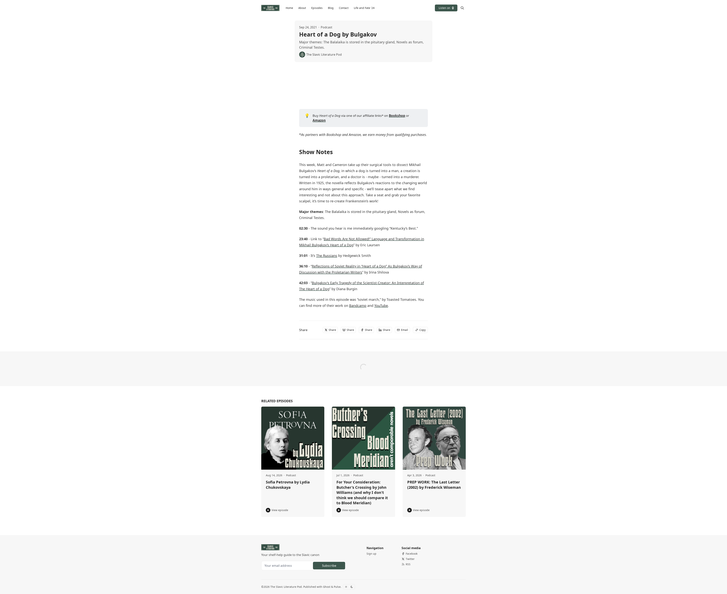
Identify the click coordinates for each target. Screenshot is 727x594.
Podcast (326, 27)
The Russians (326, 255)
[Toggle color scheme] (349, 586)
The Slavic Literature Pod (286, 587)
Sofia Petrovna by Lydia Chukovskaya (288, 484)
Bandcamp (357, 305)
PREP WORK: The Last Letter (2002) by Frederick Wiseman (434, 484)
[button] (446, 8)
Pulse (337, 587)
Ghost (326, 587)
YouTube (381, 305)
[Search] (462, 8)
